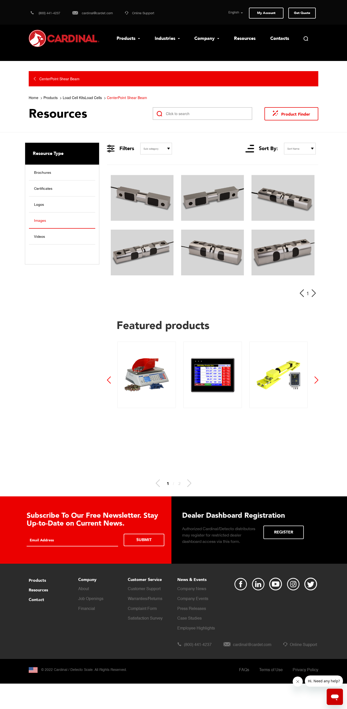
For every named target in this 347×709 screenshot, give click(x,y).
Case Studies (189, 619)
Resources (245, 38)
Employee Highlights (196, 628)
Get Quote (302, 13)
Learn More (138, 540)
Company (205, 38)
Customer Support (144, 589)
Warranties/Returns (145, 599)
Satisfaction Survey (145, 619)
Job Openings (90, 599)
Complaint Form (142, 609)
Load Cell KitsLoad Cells (82, 97)
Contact (36, 600)
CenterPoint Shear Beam (127, 97)
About (83, 589)
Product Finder (295, 114)
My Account (266, 13)
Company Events (192, 599)
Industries (166, 38)
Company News (191, 589)
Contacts (279, 38)
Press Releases (191, 609)
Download (289, 532)
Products (127, 38)
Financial (86, 609)
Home (33, 97)
